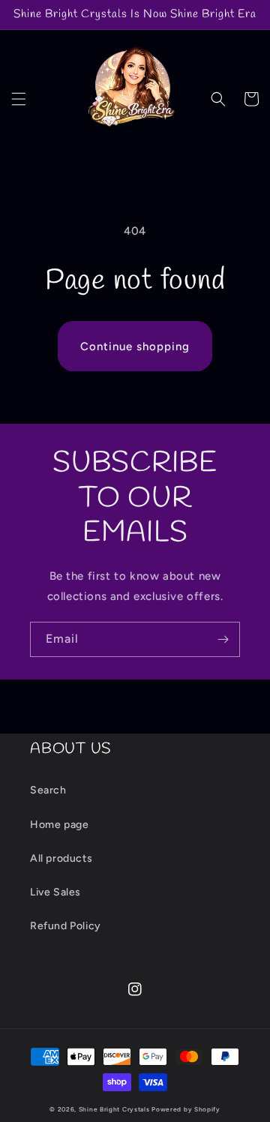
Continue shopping (135, 346)
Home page (59, 824)
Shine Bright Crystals (114, 1109)
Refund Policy (65, 926)
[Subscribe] (222, 639)
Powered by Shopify (186, 1109)
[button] (18, 99)
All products (61, 858)
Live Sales (55, 892)
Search (48, 790)
